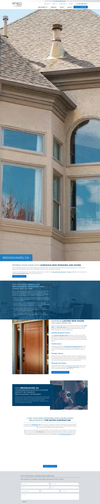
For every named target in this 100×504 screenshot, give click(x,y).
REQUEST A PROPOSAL (19, 276)
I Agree (24, 501)
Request (80, 7)
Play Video (69, 395)
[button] (47, 3)
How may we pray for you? (59, 1)
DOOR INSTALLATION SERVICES (60, 372)
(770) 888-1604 (82, 3)
